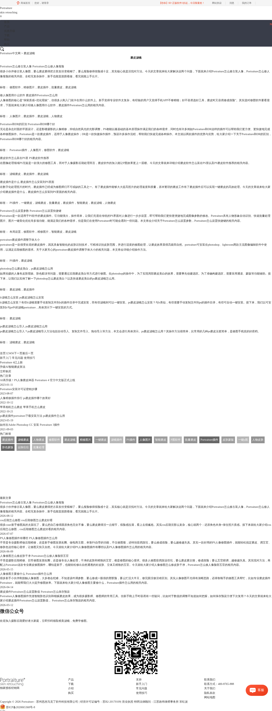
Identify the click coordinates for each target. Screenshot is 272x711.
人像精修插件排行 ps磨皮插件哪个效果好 (25, 398)
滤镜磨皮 (15, 174)
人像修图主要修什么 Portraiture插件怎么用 (26, 573)
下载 (7, 35)
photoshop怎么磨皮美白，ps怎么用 (26, 268)
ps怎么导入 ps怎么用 (23, 326)
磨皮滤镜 (70, 87)
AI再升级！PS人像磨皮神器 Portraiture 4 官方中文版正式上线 (37, 380)
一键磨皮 (26, 202)
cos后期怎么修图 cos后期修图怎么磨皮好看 (26, 520)
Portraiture (8, 12)
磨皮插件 (43, 87)
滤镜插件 (116, 439)
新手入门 (5, 357)
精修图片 (29, 87)
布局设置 (15, 231)
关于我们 (209, 688)
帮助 (7, 39)
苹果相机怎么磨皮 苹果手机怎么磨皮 (22, 407)
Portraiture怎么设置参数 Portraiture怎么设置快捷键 (30, 210)
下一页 (18, 353)
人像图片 (15, 116)
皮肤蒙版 (228, 439)
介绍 (71, 688)
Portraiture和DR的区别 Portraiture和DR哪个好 (27, 124)
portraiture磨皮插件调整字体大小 (20, 239)
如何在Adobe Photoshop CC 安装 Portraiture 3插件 (30, 424)
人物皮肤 (257, 439)
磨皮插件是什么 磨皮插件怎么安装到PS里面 (27, 181)
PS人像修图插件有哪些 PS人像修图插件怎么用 (28, 538)
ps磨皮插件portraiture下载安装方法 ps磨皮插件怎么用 (32, 415)
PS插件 (14, 202)
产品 (7, 26)
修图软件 (15, 87)
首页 (7, 22)
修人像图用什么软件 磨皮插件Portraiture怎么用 (29, 95)
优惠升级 (9, 30)
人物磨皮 (57, 116)
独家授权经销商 (10, 687)
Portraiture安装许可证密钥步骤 (18, 389)
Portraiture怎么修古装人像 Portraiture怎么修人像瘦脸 (32, 66)
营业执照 (127, 701)
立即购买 (5, 371)
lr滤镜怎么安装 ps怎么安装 (22, 297)
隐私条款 (209, 692)
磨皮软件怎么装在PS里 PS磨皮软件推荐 (24, 158)
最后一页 (27, 353)
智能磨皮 (82, 202)
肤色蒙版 (7, 447)
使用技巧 (29, 357)
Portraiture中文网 (10, 53)
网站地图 (209, 697)
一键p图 (243, 439)
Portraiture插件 (18, 150)
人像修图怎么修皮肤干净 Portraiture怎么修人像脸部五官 (34, 555)
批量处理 (38, 447)
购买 (7, 44)
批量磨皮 (57, 87)
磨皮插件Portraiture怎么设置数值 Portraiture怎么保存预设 (35, 591)
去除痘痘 (23, 447)
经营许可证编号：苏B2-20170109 (100, 701)
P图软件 (176, 439)
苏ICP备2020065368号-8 (20, 707)
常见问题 (17, 357)
